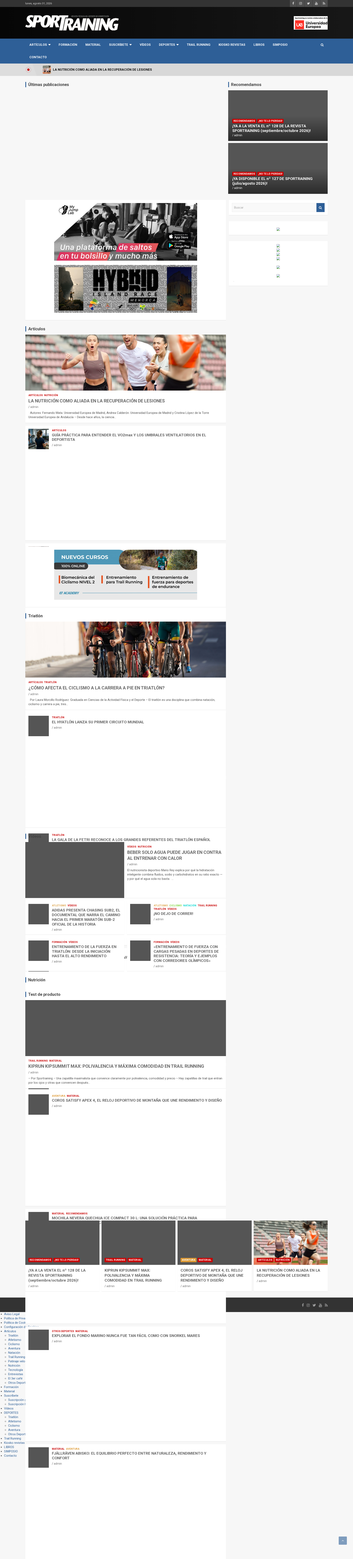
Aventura (58, 1095)
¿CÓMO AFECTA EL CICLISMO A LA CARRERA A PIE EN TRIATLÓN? (96, 687)
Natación (189, 905)
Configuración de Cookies (21, 1327)
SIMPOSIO (280, 45)
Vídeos (145, 45)
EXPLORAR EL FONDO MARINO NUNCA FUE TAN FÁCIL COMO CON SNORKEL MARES (126, 1335)
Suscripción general (21, 1400)
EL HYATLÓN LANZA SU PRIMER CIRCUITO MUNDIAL (98, 722)
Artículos (38, 45)
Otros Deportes (63, 1331)
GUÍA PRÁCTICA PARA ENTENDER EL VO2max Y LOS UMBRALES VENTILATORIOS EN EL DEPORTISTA (129, 437)
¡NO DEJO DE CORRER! (173, 913)
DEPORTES (167, 45)
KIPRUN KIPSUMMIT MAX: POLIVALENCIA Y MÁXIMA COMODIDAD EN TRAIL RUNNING (116, 1066)
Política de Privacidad (18, 1318)
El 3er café (15, 1378)
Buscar (320, 207)
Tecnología (15, 1370)
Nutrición (51, 395)
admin (238, 135)
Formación (68, 45)
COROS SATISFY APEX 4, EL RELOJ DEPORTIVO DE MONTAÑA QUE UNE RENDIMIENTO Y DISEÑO (137, 1100)
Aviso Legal (12, 1314)
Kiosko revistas (232, 45)
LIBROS (259, 45)
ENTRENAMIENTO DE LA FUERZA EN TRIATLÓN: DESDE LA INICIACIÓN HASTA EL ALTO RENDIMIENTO (84, 951)
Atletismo (59, 905)
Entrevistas (15, 1374)
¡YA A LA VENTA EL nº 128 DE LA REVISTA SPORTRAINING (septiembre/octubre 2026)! (271, 128)
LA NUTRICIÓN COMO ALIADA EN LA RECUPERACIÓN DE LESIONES (96, 400)
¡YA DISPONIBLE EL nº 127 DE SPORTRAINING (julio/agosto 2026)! (272, 181)
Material (93, 45)
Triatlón (50, 682)
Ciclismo (175, 905)
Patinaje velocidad (20, 1361)
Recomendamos (244, 120)
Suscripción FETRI (20, 1404)
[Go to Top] (343, 1541)
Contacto (38, 57)
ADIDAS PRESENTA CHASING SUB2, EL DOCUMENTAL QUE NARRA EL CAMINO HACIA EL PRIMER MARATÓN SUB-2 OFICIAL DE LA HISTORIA (86, 917)
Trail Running (198, 45)
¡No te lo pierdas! (270, 120)
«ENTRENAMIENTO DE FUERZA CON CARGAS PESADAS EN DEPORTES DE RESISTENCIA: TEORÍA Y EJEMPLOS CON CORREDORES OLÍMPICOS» (186, 953)
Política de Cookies (17, 1322)
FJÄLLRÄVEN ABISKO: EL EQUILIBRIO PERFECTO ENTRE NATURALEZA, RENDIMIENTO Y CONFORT (129, 1455)
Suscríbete (118, 45)
